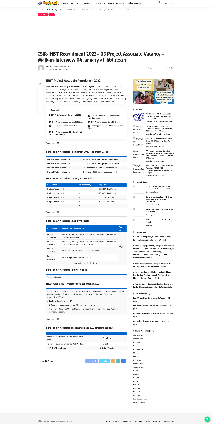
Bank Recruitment (151, 146)
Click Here (107, 338)
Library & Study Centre (153, 205)
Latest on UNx (140, 232)
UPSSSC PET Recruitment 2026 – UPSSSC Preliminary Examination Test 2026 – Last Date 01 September (159, 128)
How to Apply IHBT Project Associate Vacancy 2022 (105, 127)
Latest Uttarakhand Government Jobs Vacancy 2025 (151, 298)
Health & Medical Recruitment (162, 122)
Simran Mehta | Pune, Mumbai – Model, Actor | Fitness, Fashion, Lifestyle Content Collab (151, 238)
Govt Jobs (42, 14)
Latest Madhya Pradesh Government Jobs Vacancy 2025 (153, 313)
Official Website (107, 348)
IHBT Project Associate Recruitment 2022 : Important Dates (104, 117)
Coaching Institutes (152, 192)
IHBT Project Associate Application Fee (66, 126)
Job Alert (136, 301)
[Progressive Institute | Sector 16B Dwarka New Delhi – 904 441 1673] (138, 189)
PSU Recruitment (158, 161)
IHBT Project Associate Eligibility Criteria (105, 122)
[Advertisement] (106, 33)
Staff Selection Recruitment (161, 134)
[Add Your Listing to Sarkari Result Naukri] (138, 223)
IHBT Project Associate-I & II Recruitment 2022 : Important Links (65, 133)
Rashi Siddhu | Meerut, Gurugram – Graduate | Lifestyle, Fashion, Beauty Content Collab (151, 264)
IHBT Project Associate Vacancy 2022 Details (68, 122)
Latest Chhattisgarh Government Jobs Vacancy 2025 (151, 321)
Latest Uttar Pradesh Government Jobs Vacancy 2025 (152, 306)
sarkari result (62, 92)
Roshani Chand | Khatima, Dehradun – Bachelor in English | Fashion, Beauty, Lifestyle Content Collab (153, 285)
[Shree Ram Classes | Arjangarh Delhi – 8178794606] (138, 212)
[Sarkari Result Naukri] (49, 3)
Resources (149, 225)
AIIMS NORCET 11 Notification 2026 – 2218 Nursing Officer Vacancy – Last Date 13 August (159, 116)
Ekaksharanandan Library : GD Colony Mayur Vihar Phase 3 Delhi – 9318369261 (159, 199)
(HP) (70, 301)
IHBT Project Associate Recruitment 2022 (66, 115)
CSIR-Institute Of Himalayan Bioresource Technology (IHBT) (71, 86)
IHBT (51, 14)
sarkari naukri (95, 291)
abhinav (48, 66)
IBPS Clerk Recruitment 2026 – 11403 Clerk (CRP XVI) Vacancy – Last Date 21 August (159, 141)
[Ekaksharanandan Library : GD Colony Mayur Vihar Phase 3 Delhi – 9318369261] (138, 200)
